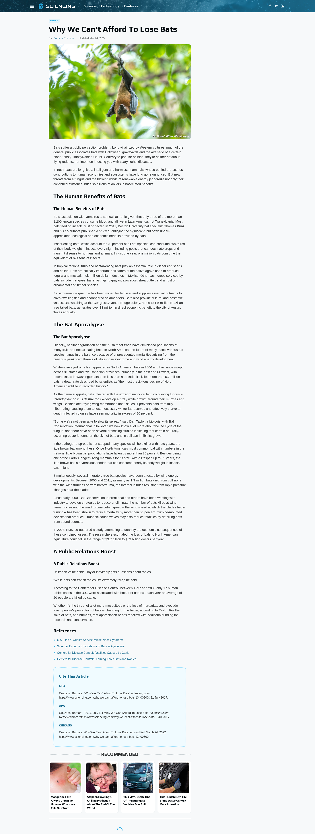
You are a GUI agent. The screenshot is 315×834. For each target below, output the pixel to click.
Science (90, 6)
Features (131, 6)
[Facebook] (270, 6)
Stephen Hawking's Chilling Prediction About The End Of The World (101, 802)
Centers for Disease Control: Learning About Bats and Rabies (96, 659)
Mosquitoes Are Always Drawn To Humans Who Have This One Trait (63, 802)
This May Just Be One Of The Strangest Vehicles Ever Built (136, 800)
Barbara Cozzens (63, 38)
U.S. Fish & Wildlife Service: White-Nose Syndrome (90, 639)
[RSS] (282, 6)
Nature (54, 21)
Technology (110, 6)
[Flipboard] (276, 6)
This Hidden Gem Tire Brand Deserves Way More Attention (173, 800)
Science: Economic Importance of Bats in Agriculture (91, 646)
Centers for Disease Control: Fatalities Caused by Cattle (93, 652)
